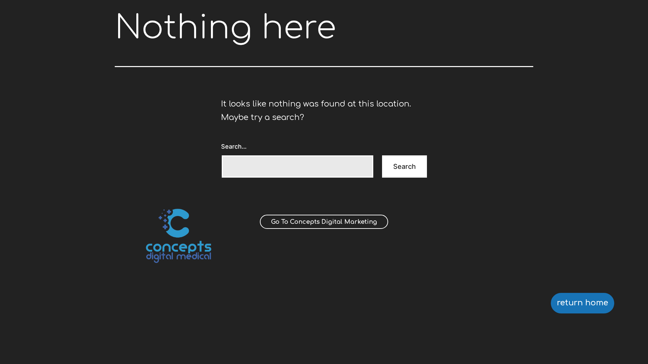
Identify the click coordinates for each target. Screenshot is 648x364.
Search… (234, 146)
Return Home (582, 302)
